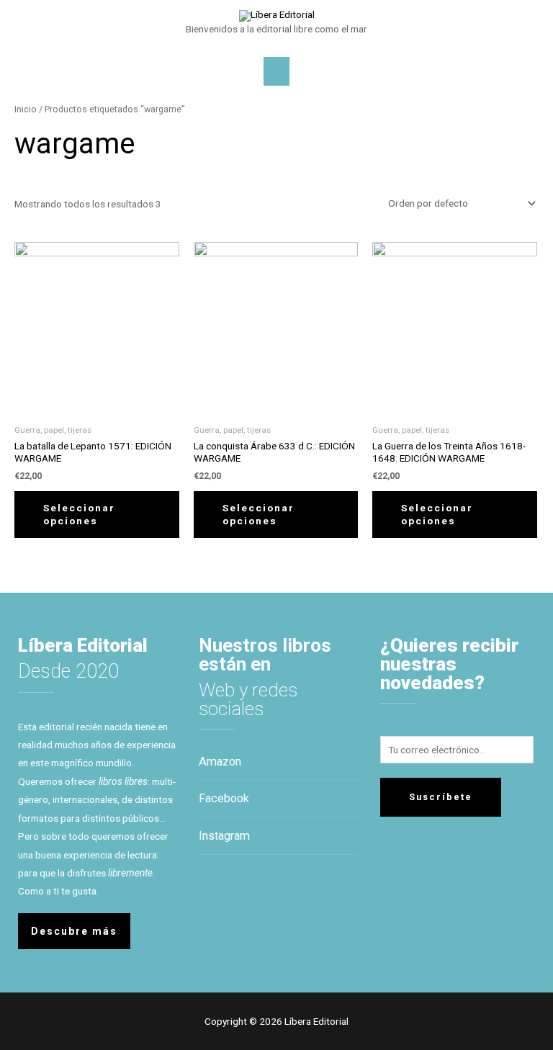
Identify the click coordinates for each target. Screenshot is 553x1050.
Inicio (25, 109)
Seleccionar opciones (79, 514)
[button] (74, 931)
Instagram (224, 836)
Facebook (224, 798)
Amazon (220, 761)
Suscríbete (440, 796)
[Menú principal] (276, 71)
